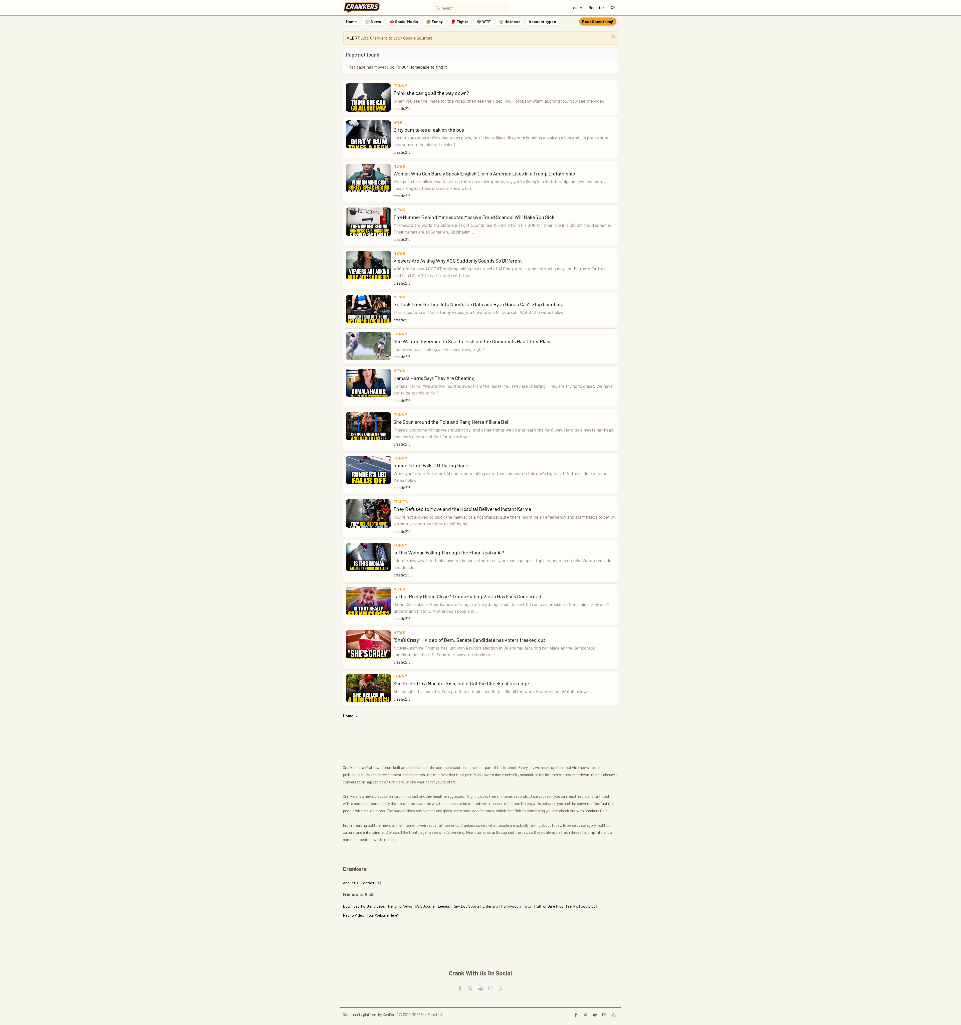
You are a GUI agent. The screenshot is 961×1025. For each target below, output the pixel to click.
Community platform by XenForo (393, 1014)
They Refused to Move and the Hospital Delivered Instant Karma (462, 509)
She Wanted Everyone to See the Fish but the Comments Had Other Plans (472, 341)
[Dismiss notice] (613, 37)
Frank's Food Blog (581, 906)
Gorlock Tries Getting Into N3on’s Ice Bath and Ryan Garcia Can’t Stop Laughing (478, 304)
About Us (350, 882)
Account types (542, 21)
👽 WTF (483, 21)
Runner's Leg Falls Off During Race (430, 465)
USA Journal (425, 906)
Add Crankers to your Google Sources (396, 38)
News (399, 166)
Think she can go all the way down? (431, 93)
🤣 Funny (434, 21)
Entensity (490, 906)
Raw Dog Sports (466, 906)
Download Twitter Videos (364, 906)
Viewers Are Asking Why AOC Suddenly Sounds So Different (457, 261)
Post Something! (597, 21)
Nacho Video (353, 915)
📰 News (373, 21)
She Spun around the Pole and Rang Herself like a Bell (451, 422)
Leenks (444, 906)
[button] (612, 7)
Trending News (399, 906)
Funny (400, 85)
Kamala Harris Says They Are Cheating (434, 378)
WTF (397, 122)
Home (351, 21)
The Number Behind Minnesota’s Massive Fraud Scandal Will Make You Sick (473, 217)
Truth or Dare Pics (548, 906)
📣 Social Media (403, 21)
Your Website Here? (383, 915)
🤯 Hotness (510, 21)
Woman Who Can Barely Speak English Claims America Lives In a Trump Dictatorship (484, 173)
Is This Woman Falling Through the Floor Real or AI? (448, 552)
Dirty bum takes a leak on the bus (428, 130)
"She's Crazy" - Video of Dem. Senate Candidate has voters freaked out (469, 640)
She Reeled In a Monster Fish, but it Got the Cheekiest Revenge (461, 683)
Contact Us (370, 882)
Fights (400, 501)
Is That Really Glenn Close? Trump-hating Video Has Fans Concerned (467, 596)
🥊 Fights (459, 21)
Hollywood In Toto (516, 906)
